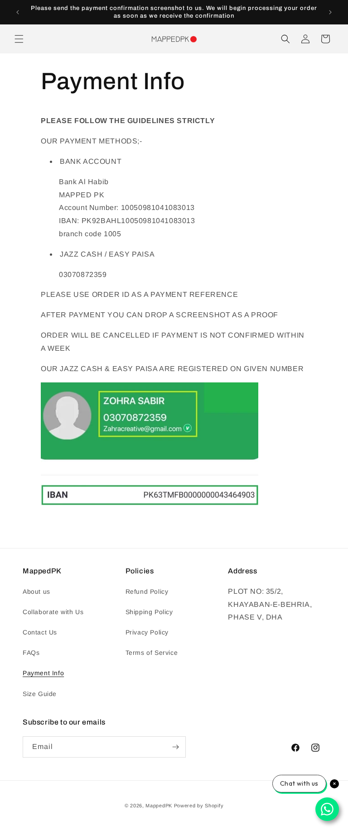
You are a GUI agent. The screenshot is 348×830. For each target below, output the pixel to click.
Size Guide (40, 693)
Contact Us (40, 632)
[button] (19, 39)
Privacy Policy (147, 632)
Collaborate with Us (53, 611)
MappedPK (158, 805)
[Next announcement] (330, 12)
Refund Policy (147, 591)
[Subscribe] (175, 747)
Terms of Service (152, 652)
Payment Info (43, 673)
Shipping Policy (149, 611)
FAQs (31, 652)
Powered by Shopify (199, 805)
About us (36, 591)
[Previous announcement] (18, 12)
